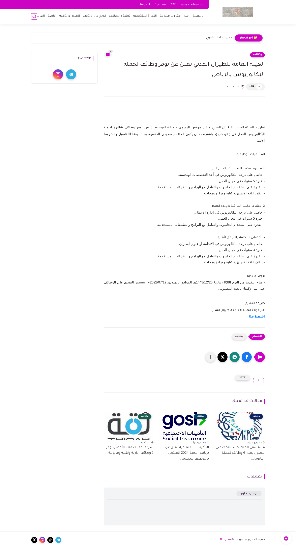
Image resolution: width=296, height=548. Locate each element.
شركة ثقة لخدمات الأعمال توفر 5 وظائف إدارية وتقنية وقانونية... (129, 450)
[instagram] (58, 74)
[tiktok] (50, 540)
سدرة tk (225, 539)
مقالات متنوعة (170, 16)
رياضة (52, 16)
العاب (40, 16)
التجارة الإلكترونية (145, 16)
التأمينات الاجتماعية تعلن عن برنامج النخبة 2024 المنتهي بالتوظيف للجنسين (187, 453)
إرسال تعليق (249, 493)
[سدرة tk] (238, 12)
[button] (247, 357)
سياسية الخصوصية (192, 4)
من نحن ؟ (160, 4)
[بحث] (34, 16)
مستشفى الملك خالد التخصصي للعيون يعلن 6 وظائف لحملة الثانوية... (240, 453)
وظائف (257, 54)
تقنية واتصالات (119, 16)
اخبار (186, 16)
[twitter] (34, 540)
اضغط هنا (257, 317)
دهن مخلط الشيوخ (219, 37)
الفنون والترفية (69, 16)
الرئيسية (198, 16)
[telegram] (71, 74)
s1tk (173, 4)
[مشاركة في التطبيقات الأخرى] (210, 357)
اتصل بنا (145, 4)
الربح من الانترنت (94, 16)
